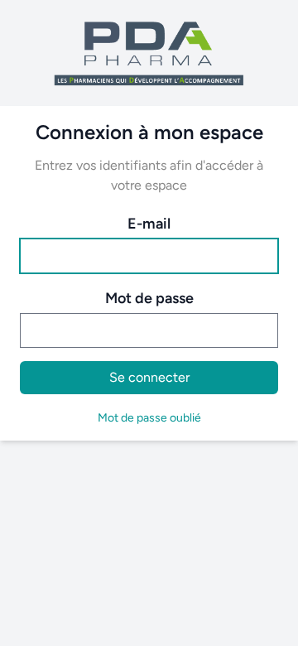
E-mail (149, 224)
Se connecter (149, 377)
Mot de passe (149, 298)
